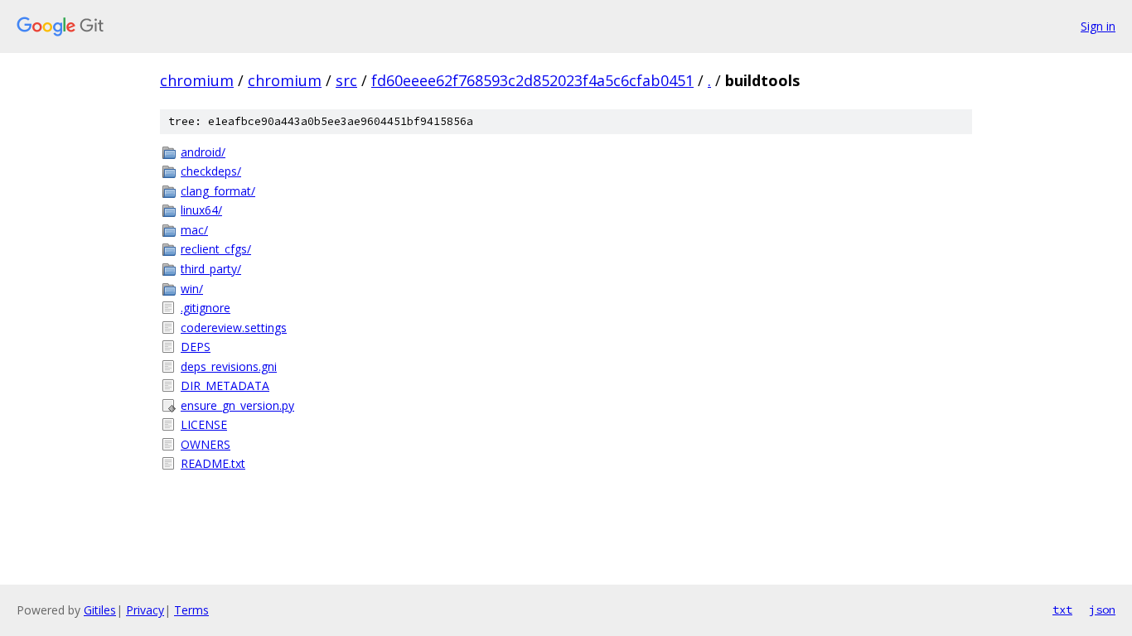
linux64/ (201, 210)
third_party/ (211, 269)
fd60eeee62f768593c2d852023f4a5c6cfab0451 (532, 80)
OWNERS (205, 444)
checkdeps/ (211, 171)
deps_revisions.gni (229, 366)
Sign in (1098, 26)
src (346, 80)
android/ (203, 152)
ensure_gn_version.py (237, 405)
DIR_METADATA (225, 385)
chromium (197, 80)
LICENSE (204, 424)
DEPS (195, 346)
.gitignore (205, 308)
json (1102, 609)
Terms (191, 610)
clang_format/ (218, 191)
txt (1062, 609)
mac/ (194, 230)
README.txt (213, 463)
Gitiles (100, 610)
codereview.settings (234, 327)
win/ (192, 288)
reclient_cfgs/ (216, 249)
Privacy (145, 610)
